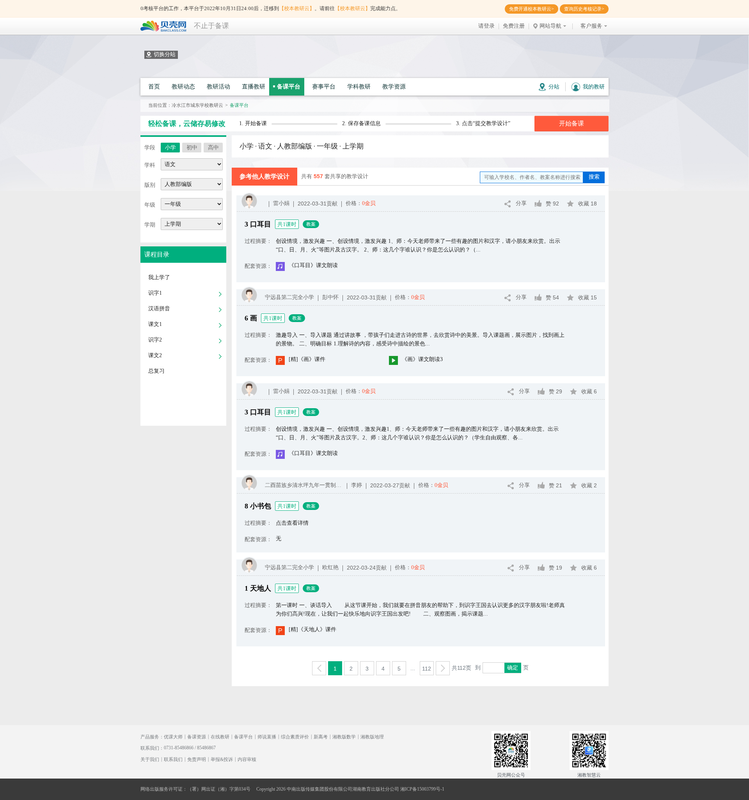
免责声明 (196, 759)
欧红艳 (330, 567)
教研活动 (218, 86)
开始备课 (571, 123)
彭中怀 (330, 297)
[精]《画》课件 (307, 359)
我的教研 (594, 87)
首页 (154, 86)
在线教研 (220, 737)
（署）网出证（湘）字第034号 (218, 789)
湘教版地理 (372, 737)
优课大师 (173, 737)
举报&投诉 (222, 759)
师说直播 (266, 737)
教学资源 (394, 86)
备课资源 (196, 737)
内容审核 (247, 759)
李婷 (356, 485)
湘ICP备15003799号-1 (422, 789)
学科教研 (359, 86)
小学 (170, 147)
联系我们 (173, 759)
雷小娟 (281, 203)
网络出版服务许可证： (163, 789)
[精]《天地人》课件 (312, 629)
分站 (553, 87)
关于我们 (149, 759)
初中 (191, 147)
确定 (512, 668)
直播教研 (253, 86)
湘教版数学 (344, 737)
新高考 (321, 737)
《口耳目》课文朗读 (313, 265)
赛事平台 (323, 86)
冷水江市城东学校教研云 (197, 105)
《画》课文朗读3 (422, 359)
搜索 (594, 177)
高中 (213, 147)
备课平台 (288, 86)
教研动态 (183, 86)
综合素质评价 (295, 737)
